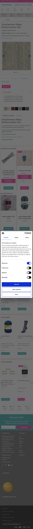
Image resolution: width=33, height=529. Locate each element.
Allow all (16, 284)
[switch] (29, 268)
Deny (16, 294)
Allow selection (16, 289)
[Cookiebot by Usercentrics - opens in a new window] (24, 233)
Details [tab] (16, 237)
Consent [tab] (6, 237)
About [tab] (27, 237)
